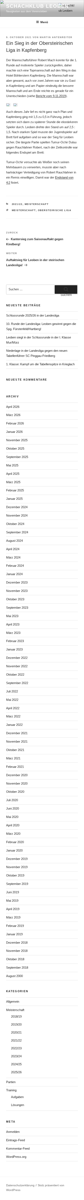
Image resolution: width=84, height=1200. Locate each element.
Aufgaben (17, 1097)
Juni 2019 (12, 892)
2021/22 (17, 204)
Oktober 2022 (15, 674)
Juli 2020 (12, 800)
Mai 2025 (12, 465)
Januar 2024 (14, 574)
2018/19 (16, 1016)
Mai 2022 (12, 699)
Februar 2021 (15, 766)
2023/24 (16, 1056)
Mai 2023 (12, 616)
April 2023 (12, 624)
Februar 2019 (15, 925)
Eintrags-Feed (15, 1140)
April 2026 (12, 406)
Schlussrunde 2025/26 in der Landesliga (32, 315)
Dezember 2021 (17, 733)
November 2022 (17, 666)
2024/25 (16, 1064)
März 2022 (13, 716)
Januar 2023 (14, 649)
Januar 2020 (14, 850)
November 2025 (17, 440)
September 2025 (17, 457)
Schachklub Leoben (37, 6)
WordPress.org (16, 1156)
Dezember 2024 (17, 507)
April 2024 (12, 549)
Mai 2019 (12, 900)
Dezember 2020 (17, 775)
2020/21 (16, 1032)
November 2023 (17, 591)
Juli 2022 (12, 691)
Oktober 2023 (15, 599)
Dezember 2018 (17, 942)
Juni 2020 (12, 808)
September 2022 (17, 683)
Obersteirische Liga (55, 210)
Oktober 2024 (15, 524)
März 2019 (13, 917)
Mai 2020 (12, 817)
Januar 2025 (14, 498)
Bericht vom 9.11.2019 (51, 96)
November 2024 (17, 515)
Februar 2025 (15, 490)
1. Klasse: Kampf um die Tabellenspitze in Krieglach (40, 364)
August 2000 (14, 976)
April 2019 (12, 909)
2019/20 (16, 1024)
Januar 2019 (14, 934)
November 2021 (17, 741)
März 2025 (13, 482)
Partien (10, 1082)
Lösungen (17, 1105)
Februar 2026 (15, 423)
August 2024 (14, 540)
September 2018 (17, 967)
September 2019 (17, 884)
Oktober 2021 (15, 750)
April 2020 (12, 825)
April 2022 (12, 708)
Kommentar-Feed (18, 1148)
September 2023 (17, 607)
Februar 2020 (15, 842)
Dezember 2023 (17, 582)
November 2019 (17, 867)
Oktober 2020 (15, 791)
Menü (44, 22)
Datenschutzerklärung (20, 1185)
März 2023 (13, 632)
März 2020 (13, 833)
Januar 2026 (14, 431)
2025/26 (16, 1072)
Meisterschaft (37, 204)
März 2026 (13, 415)
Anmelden (13, 1131)
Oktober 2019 (15, 875)
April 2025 (12, 473)
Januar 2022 (14, 724)
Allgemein (12, 1001)
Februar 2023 (15, 641)
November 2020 (17, 783)
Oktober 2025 (15, 448)
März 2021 (13, 758)
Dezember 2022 (17, 657)
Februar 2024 (15, 565)
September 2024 (17, 532)
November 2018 (17, 950)
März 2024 (13, 557)
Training (11, 1090)
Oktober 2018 (15, 959)
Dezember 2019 (17, 859)
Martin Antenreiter (56, 37)
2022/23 (16, 1048)
